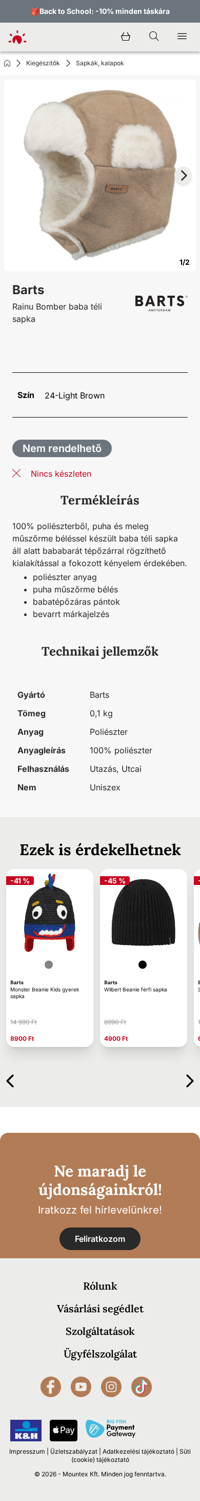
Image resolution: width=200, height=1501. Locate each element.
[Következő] (190, 1079)
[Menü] (182, 37)
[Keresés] (153, 37)
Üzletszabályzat (73, 1451)
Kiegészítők (43, 63)
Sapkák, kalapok (100, 63)
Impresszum (27, 1451)
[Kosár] (125, 37)
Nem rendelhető (62, 448)
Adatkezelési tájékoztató (138, 1451)
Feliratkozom (100, 1239)
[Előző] (10, 1079)
